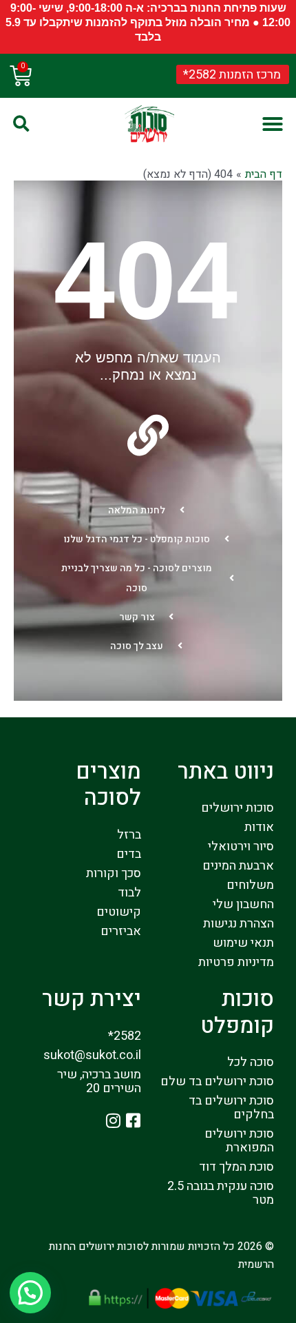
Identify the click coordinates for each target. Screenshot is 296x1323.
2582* (124, 1036)
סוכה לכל (250, 1062)
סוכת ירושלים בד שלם (217, 1081)
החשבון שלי (243, 904)
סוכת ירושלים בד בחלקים (231, 1107)
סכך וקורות (113, 873)
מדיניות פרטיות (236, 962)
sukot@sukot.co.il (92, 1055)
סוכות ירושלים (237, 808)
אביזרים (121, 931)
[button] (272, 124)
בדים (128, 854)
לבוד (129, 892)
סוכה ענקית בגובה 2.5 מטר (220, 1193)
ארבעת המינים (238, 866)
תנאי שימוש (243, 943)
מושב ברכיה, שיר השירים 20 (99, 1081)
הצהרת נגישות (238, 923)
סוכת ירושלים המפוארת (239, 1141)
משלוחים (250, 885)
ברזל (129, 834)
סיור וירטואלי (241, 846)
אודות (259, 827)
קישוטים (118, 912)
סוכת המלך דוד (236, 1167)
